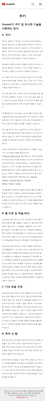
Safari (11, 184)
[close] (42, 391)
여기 (34, 324)
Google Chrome (16, 180)
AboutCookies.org (11, 156)
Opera (18, 184)
